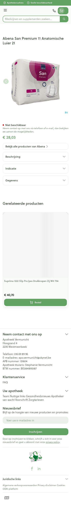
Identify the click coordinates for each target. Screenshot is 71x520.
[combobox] (31, 19)
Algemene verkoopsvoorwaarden (20, 485)
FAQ (5, 382)
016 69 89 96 (21, 354)
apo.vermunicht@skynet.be (35, 357)
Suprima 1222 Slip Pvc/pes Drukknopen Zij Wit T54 (31, 281)
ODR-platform (10, 489)
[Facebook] (32, 468)
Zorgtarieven (36, 400)
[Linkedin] (38, 468)
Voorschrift (21, 400)
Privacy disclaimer (47, 485)
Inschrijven (35, 432)
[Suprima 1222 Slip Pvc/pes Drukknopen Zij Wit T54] (35, 245)
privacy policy (52, 442)
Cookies (61, 485)
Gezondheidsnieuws (38, 396)
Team (6, 396)
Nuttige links (17, 396)
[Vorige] (6, 81)
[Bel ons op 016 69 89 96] (54, 10)
